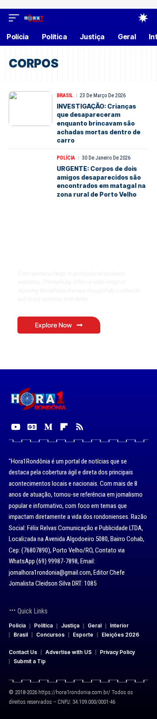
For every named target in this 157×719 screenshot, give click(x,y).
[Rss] (79, 427)
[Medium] (48, 427)
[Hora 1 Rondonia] (34, 18)
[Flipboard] (64, 427)
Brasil (65, 95)
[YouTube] (15, 427)
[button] (16, 18)
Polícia (66, 158)
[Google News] (32, 427)
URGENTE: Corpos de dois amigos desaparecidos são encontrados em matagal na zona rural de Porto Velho (101, 181)
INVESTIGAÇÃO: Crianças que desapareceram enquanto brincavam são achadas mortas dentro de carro (98, 123)
